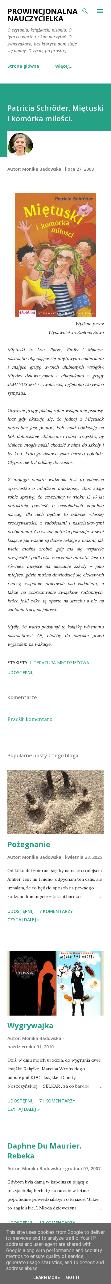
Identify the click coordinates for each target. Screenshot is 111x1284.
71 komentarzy (57, 1101)
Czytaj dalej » (23, 919)
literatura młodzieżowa (59, 663)
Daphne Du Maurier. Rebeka (44, 1151)
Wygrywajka (30, 1025)
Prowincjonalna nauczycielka (42, 15)
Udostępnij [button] (20, 672)
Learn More (46, 1277)
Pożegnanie (28, 844)
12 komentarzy (57, 1223)
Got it (73, 1277)
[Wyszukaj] (85, 11)
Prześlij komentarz (29, 719)
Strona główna (23, 66)
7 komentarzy (56, 911)
